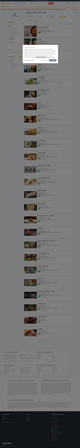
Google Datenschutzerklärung (50, 57)
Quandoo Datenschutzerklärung (41, 57)
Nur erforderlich (44, 60)
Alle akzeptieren (52, 60)
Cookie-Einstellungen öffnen (29, 60)
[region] (40, 54)
